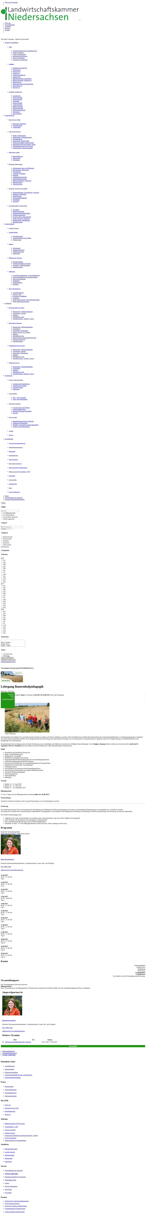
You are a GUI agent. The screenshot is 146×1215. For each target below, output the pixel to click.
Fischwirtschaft (17, 97)
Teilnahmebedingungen (8, 662)
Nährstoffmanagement (20, 179)
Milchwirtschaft (18, 106)
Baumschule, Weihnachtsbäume (23, 311)
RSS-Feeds (8, 1189)
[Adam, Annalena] (13, 642)
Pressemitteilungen (10, 1093)
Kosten (12, 696)
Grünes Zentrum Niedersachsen (15, 1212)
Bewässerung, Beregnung (21, 170)
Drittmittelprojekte (10, 1180)
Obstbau (15, 315)
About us (8, 1114)
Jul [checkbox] (4, 572)
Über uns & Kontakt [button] (11, 2)
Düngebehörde (9, 1069)
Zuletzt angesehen (9, 519)
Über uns (8, 23)
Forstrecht (16, 298)
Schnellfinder (9, 439)
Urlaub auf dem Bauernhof (21, 426)
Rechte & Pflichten (19, 58)
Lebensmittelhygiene (19, 409)
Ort (13, 697)
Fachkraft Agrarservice (20, 68)
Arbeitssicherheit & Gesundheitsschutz (25, 51)
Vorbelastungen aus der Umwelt (23, 146)
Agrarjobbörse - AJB (11, 1127)
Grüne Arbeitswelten (19, 54)
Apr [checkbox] (4, 566)
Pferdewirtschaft (18, 108)
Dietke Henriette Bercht (8, 833)
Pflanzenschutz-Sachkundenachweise (24, 338)
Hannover (6, 543)
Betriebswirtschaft (18, 211)
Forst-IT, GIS (17, 294)
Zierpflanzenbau (18, 341)
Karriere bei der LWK (12, 1108)
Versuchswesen (17, 184)
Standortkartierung (18, 250)
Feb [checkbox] (4, 562)
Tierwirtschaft (17, 113)
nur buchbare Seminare (10, 517)
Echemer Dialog (18, 387)
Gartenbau (16, 101)
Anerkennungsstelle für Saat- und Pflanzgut (18, 1075)
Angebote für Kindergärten (21, 384)
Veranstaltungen (10, 25)
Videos (7, 1183)
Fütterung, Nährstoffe (19, 194)
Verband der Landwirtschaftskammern (17, 1201)
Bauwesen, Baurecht (19, 124)
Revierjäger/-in (17, 86)
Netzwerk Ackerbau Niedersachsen (16, 1206)
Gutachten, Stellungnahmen (21, 265)
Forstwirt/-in (16, 71)
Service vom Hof (10, 1130)
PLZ (2, 527)
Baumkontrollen (18, 262)
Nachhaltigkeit (17, 139)
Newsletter (8, 1193)
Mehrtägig (6, 656)
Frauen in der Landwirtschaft (22, 217)
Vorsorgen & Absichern (20, 60)
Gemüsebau (16, 329)
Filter (3, 503)
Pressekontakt (9, 1086)
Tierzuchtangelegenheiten (13, 1077)
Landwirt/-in (17, 77)
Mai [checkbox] (4, 568)
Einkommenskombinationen (21, 213)
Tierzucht (16, 201)
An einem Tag (7, 654)
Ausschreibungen (18, 293)
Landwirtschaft (17, 105)
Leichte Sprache (10, 1152)
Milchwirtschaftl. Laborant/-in (22, 80)
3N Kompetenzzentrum (12, 1203)
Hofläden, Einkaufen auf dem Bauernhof (25, 425)
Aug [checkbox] (4, 574)
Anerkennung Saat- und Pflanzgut (23, 168)
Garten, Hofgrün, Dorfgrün (21, 218)
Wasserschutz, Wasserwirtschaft (23, 148)
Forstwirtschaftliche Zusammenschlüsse (25, 277)
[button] (5, 546)
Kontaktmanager (10, 1111)
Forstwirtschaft (17, 99)
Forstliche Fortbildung (20, 296)
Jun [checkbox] (4, 570)
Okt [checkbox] (4, 578)
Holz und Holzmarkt (19, 279)
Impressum (8, 1161)
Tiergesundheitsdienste (20, 198)
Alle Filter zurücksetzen (8, 660)
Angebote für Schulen (20, 386)
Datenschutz (9, 1158)
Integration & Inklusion (20, 56)
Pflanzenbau (16, 158)
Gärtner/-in (16, 73)
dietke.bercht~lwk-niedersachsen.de (12, 870)
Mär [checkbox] (4, 564)
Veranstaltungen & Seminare (14, 498)
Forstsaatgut (16, 248)
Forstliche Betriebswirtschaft (22, 263)
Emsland (6, 541)
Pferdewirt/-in (17, 82)
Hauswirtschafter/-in (19, 75)
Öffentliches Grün (18, 317)
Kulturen (15, 175)
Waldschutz (16, 253)
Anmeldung (10, 699)
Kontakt (7, 30)
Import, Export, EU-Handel (21, 332)
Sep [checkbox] (4, 576)
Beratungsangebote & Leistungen (15, 1177)
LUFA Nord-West (10, 1138)
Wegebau (16, 284)
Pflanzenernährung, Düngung (22, 181)
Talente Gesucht (10, 1133)
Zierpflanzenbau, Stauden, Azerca (23, 319)
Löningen (28, 1042)
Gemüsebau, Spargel (19, 313)
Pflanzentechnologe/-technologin (23, 84)
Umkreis (3, 529)
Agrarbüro (16, 210)
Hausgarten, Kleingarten (20, 330)
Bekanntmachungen (11, 1149)
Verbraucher (8, 375)
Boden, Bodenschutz (19, 135)
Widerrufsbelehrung (8, 1051)
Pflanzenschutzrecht (19, 339)
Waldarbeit (16, 281)
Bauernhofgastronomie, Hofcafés (23, 421)
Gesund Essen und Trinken (21, 407)
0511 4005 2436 (6, 867)
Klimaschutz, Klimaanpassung (22, 137)
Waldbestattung (17, 282)
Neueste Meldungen (11, 1186)
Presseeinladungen (10, 1090)
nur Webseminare (8, 515)
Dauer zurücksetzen (7, 658)
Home (7, 496)
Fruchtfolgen (17, 172)
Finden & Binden (18, 52)
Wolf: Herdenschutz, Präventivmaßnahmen (26, 300)
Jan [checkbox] (4, 560)
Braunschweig (7, 537)
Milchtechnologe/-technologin (22, 78)
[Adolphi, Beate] (13, 644)
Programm (11, 694)
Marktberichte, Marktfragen (21, 220)
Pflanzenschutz (17, 182)
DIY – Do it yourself (19, 397)
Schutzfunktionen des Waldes (22, 238)
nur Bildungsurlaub (9, 513)
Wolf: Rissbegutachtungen (21, 301)
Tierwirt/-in (16, 87)
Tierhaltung (16, 160)
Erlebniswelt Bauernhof (20, 423)
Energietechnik (17, 125)
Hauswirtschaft (17, 103)
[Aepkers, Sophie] (13, 646)
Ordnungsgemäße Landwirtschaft (23, 143)
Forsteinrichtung (18, 236)
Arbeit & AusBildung (11, 42)
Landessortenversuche (20, 177)
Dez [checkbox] (4, 582)
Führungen (16, 389)
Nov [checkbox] (4, 580)
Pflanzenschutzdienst (11, 1072)
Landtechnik (17, 127)
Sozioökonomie (18, 222)
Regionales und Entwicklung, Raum (24, 144)
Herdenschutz (17, 196)
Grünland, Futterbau (19, 173)
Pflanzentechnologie (19, 110)
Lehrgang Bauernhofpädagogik (14, 499)
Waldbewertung (18, 267)
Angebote (8, 26)
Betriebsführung (18, 156)
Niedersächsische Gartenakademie (15, 1140)
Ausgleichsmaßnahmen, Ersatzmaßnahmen (26, 275)
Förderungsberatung (19, 215)
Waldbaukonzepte (18, 252)
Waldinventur (17, 240)
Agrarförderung (10, 1066)
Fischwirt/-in (17, 70)
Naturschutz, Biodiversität (21, 141)
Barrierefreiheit (9, 1155)
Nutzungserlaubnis (10, 1096)
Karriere (7, 28)
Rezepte (15, 413)
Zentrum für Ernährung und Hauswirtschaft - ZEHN (21, 1135)
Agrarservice (17, 96)
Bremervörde (7, 539)
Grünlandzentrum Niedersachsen (15, 1208)
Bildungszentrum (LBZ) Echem (15, 1123)
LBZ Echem (7, 545)
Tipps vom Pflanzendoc (20, 399)
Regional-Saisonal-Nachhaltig (22, 411)
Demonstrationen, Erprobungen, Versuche (26, 192)
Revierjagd (16, 112)
